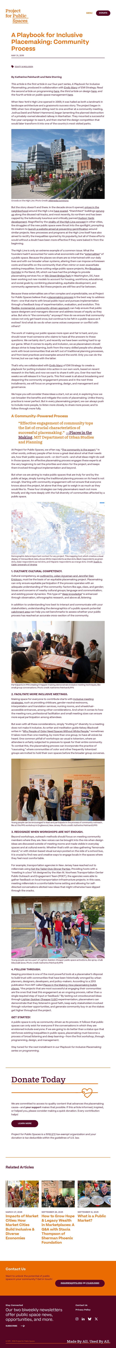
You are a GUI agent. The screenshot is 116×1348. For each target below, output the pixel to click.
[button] (89, 13)
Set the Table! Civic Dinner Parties (50, 869)
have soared (61, 211)
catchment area (20, 612)
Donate (103, 13)
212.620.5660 (92, 1283)
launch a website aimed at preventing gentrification (58, 229)
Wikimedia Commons (58, 201)
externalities (92, 254)
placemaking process (60, 297)
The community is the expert (78, 450)
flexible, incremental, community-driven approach (40, 308)
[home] (19, 16)
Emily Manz (56, 366)
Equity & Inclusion (24, 67)
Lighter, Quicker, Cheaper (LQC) (39, 1000)
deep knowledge (72, 594)
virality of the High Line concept (67, 222)
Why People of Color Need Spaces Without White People (56, 731)
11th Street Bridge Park (58, 276)
